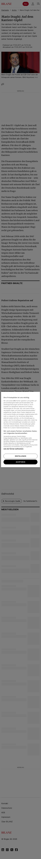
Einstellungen (20, 456)
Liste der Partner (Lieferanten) (13, 449)
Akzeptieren (20, 462)
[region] (20, 429)
